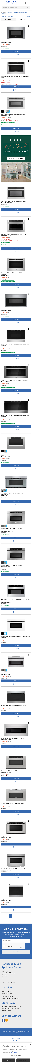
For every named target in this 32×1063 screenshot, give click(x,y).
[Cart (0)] (29, 3)
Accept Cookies (23, 1060)
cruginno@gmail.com (12, 998)
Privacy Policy (16, 1040)
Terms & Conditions (16, 1038)
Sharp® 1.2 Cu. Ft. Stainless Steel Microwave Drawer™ (13, 836)
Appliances (10, 12)
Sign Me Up (16, 951)
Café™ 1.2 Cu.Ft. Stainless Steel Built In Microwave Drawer (13, 114)
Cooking (16, 12)
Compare (17, 54)
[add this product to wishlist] (29, 26)
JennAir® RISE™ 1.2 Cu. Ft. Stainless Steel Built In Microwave (14, 380)
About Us (4, 977)
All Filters (9, 19)
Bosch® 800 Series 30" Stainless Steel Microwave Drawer (13, 309)
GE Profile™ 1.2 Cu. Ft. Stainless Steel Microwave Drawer (13, 234)
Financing (5, 975)
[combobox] (23, 19)
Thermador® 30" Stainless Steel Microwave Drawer (12, 493)
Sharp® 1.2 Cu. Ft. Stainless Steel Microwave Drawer (12, 673)
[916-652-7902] (25, 3)
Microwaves (3, 13)
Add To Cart (16, 51)
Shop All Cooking (23, 12)
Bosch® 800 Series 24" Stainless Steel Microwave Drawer (13, 41)
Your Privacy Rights (16, 1055)
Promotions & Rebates (8, 973)
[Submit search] (28, 7)
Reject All (8, 1060)
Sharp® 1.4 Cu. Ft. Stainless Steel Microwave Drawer (12, 899)
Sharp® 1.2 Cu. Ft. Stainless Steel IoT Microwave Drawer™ (13, 705)
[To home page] (11, 3)
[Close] (30, 1045)
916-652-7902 (10, 996)
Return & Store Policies (9, 983)
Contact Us (5, 981)
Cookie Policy (13, 1052)
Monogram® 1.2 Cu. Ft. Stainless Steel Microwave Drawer (13, 201)
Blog (3, 979)
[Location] (21, 3)
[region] (16, 1053)
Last (20, 916)
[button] (2, 3)
